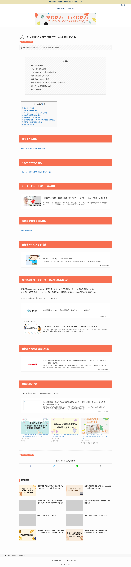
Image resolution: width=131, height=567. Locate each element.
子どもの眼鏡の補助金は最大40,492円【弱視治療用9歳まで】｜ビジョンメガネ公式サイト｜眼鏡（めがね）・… (74, 361)
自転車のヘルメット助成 (40, 79)
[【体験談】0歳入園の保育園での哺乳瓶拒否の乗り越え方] (65, 426)
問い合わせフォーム (58, 561)
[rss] (122, 5)
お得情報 (30, 42)
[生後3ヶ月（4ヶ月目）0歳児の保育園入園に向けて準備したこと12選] (35, 426)
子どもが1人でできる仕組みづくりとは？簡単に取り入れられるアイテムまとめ (96, 437)
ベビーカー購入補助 (38, 69)
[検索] (124, 5)
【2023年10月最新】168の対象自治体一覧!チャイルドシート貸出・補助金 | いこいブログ (75, 199)
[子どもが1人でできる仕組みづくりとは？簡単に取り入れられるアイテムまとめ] (95, 426)
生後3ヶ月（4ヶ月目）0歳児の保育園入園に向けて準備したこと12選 (35, 436)
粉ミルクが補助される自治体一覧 (33, 148)
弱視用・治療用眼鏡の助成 (41, 86)
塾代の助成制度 (37, 89)
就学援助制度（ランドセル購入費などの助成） (48, 82)
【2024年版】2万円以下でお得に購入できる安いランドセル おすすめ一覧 (70, 326)
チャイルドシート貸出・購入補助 (43, 72)
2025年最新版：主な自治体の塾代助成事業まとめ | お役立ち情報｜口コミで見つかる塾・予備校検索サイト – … (74, 403)
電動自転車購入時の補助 (40, 75)
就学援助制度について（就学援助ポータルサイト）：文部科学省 (66, 310)
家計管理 (24, 42)
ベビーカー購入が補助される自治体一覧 (36, 172)
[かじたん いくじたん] (65, 19)
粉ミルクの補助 (37, 65)
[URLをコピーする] (100, 466)
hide (43, 104)
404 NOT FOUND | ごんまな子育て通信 (57, 258)
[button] (30, 466)
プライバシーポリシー (72, 561)
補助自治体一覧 (27, 230)
